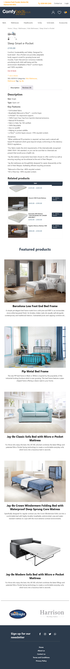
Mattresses (15, 23)
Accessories (63, 23)
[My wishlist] (59, 12)
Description (15, 88)
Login (67, 3)
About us (41, 651)
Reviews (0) (26, 88)
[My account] (53, 12)
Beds (4, 23)
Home (10, 28)
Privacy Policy (41, 661)
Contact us (58, 3)
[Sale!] (18, 189)
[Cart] (65, 12)
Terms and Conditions (41, 657)
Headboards (28, 23)
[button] (13, 76)
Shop (15, 28)
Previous (20, 37)
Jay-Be (21, 81)
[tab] (15, 87)
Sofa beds (50, 23)
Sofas (40, 23)
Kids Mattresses (32, 28)
